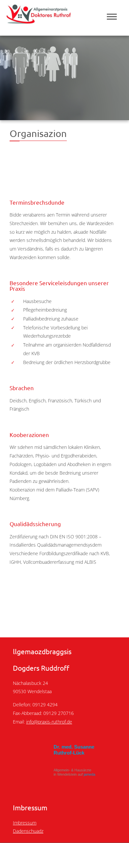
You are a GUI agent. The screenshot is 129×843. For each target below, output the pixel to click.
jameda (89, 774)
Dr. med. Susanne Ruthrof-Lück (74, 750)
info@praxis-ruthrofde (49, 722)
